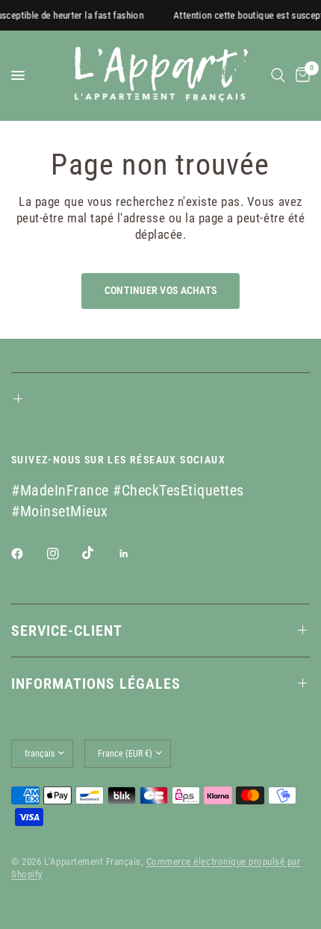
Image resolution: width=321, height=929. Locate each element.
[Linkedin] (134, 553)
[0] (300, 75)
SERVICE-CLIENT (66, 630)
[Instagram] (63, 553)
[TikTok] (98, 553)
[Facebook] (27, 553)
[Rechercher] (278, 75)
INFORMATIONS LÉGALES (96, 683)
